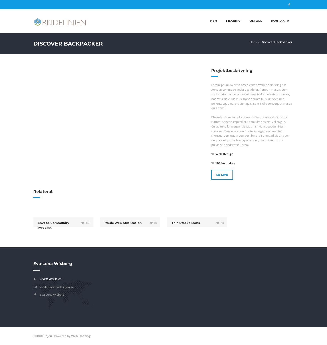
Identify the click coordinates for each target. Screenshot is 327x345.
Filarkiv (233, 20)
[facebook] (289, 4)
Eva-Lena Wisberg (52, 295)
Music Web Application (123, 223)
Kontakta (280, 20)
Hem (213, 20)
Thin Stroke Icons (185, 223)
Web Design (224, 154)
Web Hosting (81, 336)
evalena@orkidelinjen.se (57, 287)
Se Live (222, 174)
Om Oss (255, 20)
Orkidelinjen (42, 336)
